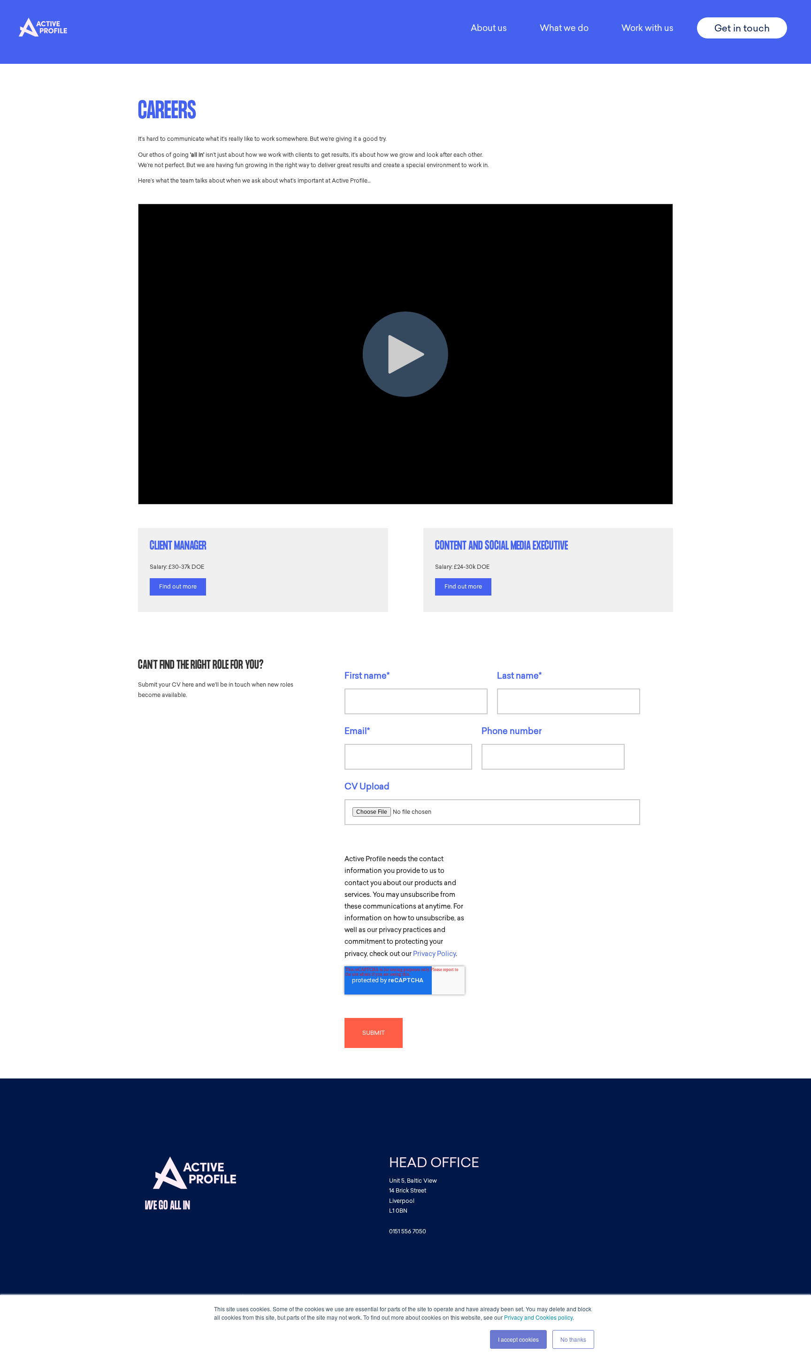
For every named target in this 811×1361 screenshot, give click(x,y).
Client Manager (178, 547)
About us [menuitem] (489, 28)
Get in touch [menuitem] (742, 28)
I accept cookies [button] (518, 1339)
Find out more (178, 586)
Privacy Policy (434, 954)
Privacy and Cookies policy (538, 1317)
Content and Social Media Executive (501, 547)
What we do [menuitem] (564, 28)
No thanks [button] (573, 1339)
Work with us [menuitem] (647, 28)
